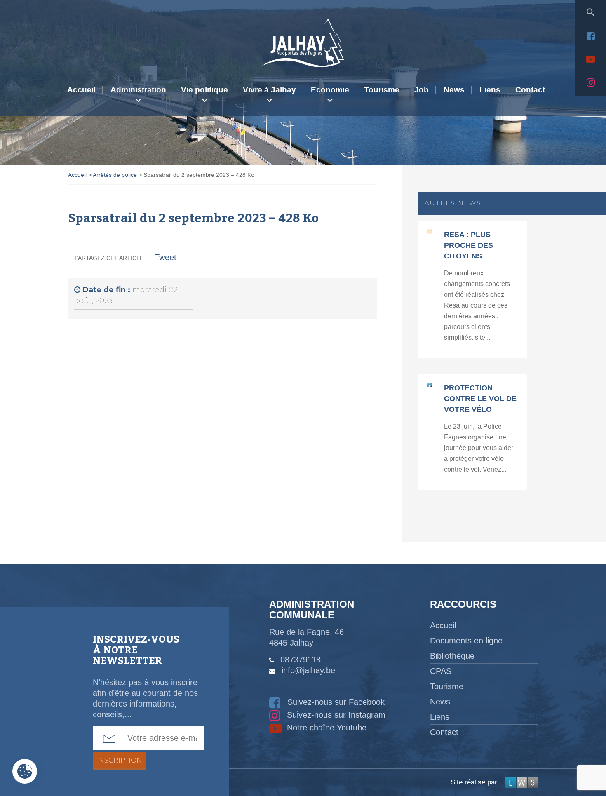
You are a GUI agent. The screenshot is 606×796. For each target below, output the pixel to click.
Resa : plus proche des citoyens (468, 245)
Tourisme (381, 89)
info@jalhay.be (308, 670)
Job (421, 89)
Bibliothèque (452, 655)
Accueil (81, 89)
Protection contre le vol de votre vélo (480, 398)
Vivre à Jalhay (269, 89)
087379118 (300, 659)
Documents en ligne (466, 640)
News (454, 89)
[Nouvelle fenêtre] (590, 36)
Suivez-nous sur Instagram (334, 714)
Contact (530, 89)
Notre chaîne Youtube (325, 727)
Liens (489, 89)
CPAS (440, 671)
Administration (138, 89)
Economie (330, 89)
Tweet (165, 257)
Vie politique (204, 89)
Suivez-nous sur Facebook (335, 702)
